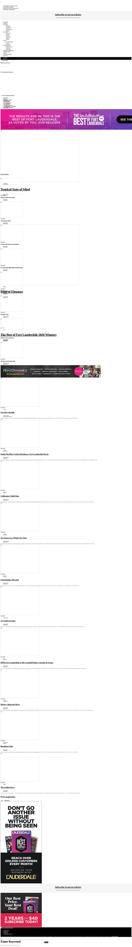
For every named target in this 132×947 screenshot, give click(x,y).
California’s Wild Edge (10, 496)
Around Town (6, 51)
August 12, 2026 (6, 457)
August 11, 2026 (6, 499)
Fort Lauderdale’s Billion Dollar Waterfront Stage (11, 267)
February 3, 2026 (6, 316)
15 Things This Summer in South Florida (10, 244)
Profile (7, 30)
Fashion (5, 23)
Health (7, 34)
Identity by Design (5, 291)
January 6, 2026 (5, 339)
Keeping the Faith (4, 314)
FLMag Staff (5, 195)
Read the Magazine (8, 7)
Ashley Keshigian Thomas (7, 416)
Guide (4, 40)
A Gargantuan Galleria (6, 220)
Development (9, 29)
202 (5, 800)
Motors (7, 35)
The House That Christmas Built (8, 361)
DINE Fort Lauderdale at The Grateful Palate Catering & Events (27, 663)
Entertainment (9, 41)
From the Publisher (8, 50)
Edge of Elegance (12, 291)
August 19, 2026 (6, 415)
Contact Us (6, 930)
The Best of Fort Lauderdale (10, 8)
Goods (4, 52)
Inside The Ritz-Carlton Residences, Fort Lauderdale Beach (24, 454)
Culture (8, 28)
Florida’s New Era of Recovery (7, 337)
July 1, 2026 (5, 199)
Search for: (2, 938)
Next (7, 800)
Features (5, 22)
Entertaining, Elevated (10, 580)
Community (8, 102)
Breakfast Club (7, 746)
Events (7, 43)
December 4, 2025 (6, 363)
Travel (7, 39)
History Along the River (10, 704)
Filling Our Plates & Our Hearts (8, 197)
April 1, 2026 (5, 269)
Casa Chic (8, 33)
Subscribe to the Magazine (10, 5)
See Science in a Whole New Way (14, 538)
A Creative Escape (8, 621)
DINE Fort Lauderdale (9, 9)
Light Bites (8, 49)
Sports (7, 38)
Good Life (5, 31)
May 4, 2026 (5, 246)
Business (8, 25)
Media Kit (5, 931)
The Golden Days (8, 787)
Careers (5, 932)
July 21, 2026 (5, 749)
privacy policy (115, 936)
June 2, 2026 (5, 222)
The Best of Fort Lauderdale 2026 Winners (28, 334)
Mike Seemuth (5, 223)
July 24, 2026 (5, 665)
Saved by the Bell (7, 412)
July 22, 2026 (5, 707)
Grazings (4, 743)
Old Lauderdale (7, 54)
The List (5, 55)
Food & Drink (6, 45)
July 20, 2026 (5, 790)
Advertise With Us (8, 934)
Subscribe (5, 57)
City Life (5, 24)
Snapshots (8, 44)
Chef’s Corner (9, 46)
